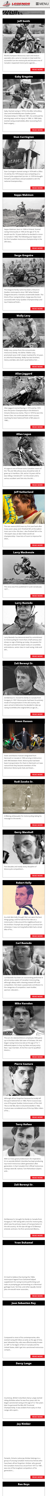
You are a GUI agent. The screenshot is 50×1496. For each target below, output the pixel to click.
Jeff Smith (23, 21)
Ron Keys (23, 1484)
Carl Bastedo (24, 943)
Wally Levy (24, 315)
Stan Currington (24, 137)
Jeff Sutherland (23, 492)
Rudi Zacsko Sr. (23, 781)
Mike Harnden (24, 1003)
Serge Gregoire (23, 255)
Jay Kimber (24, 1423)
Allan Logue (23, 434)
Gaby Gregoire (24, 76)
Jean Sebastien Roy (24, 1303)
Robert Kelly (24, 882)
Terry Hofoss (24, 1124)
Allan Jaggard (23, 373)
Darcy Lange (24, 1363)
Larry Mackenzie (23, 552)
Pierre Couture (23, 1064)
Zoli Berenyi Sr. (23, 663)
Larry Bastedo (24, 603)
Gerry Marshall (23, 832)
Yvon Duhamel (23, 1242)
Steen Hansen (24, 721)
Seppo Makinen (23, 195)
